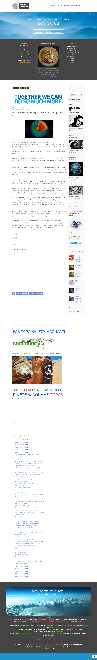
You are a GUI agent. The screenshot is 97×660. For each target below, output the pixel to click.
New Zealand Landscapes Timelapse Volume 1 (27, 523)
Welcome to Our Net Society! (78, 267)
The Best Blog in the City (62, 629)
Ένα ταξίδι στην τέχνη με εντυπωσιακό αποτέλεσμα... (29, 561)
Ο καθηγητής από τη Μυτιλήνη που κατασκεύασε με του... (29, 459)
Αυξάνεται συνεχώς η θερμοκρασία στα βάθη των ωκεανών (30, 512)
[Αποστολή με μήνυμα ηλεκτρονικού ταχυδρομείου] (13, 238)
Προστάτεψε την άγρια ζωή (22, 514)
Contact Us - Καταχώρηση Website (78, 274)
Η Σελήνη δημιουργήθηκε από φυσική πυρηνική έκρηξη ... (29, 501)
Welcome (58, 3)
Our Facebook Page (24, 53)
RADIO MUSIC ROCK (35, 629)
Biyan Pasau (53, 648)
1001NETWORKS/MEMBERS (22, 488)
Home (52, 3)
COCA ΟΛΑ (55, 631)
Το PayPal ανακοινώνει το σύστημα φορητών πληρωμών (29, 461)
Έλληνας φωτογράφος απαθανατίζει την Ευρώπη (79, 298)
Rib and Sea (44, 629)
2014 (15, 437)
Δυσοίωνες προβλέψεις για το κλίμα (24, 557)
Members (66, 5)
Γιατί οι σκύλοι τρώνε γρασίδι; (23, 537)
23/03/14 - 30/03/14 (20, 569)
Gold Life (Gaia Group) (15, 625)
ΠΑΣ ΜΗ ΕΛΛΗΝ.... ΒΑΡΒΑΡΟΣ (41, 641)
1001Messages (73, 619)
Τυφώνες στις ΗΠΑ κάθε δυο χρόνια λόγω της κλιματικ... (29, 472)
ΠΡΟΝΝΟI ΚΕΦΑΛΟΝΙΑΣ (62, 641)
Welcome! (24, 43)
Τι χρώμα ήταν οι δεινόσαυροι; (23, 481)
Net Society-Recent (78, 281)
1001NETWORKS (19, 485)
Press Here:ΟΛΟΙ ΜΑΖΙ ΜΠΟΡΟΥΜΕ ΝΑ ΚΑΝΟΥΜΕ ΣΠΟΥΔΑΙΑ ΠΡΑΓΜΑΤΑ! (48, 31)
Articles (53, 5)
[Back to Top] (94, 656)
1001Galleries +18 (64, 619)
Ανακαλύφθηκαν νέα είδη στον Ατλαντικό (26, 508)
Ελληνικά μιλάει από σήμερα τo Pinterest (78, 258)
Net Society (24, 57)
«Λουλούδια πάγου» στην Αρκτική (23, 519)
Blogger (69, 647)
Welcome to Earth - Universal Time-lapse (25, 525)
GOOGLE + (18, 490)
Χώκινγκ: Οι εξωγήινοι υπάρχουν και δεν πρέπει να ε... (29, 477)
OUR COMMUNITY (20, 492)
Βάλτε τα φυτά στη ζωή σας (22, 548)
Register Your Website (79, 3)
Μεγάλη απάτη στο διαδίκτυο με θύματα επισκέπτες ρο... (29, 470)
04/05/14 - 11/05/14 (20, 442)
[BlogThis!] (14, 238)
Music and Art (72, 50)
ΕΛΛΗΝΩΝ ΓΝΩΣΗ (48, 635)
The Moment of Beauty (21, 550)
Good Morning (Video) (21, 563)
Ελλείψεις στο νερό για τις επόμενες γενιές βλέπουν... (29, 541)
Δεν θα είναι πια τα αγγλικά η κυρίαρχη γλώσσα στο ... (29, 463)
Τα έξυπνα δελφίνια (20, 496)
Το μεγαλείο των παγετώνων (22, 516)
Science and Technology (72, 52)
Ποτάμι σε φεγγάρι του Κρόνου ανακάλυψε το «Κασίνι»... (30, 559)
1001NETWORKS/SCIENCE (22, 505)
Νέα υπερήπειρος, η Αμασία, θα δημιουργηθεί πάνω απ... (29, 532)
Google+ (24, 49)
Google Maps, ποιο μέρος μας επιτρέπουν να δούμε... (28, 454)
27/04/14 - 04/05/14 (20, 445)
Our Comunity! (24, 51)
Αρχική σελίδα (13, 293)
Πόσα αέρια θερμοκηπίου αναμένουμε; (25, 483)
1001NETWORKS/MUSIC (21, 503)
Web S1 (64, 3)
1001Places (80, 619)
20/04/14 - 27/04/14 (20, 447)
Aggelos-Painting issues (20, 621)
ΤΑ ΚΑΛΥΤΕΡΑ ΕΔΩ (48, 643)
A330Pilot (60, 647)
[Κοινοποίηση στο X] (15, 238)
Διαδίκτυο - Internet (78, 289)
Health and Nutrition (72, 48)
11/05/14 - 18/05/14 (20, 439)
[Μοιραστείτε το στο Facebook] (17, 238)
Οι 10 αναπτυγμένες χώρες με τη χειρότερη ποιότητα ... (29, 539)
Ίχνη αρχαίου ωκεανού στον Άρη (23, 479)
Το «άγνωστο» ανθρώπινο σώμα (23, 554)
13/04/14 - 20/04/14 (20, 449)
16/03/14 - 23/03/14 (20, 571)
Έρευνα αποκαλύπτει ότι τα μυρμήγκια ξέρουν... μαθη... (29, 499)
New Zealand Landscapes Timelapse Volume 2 (27, 521)
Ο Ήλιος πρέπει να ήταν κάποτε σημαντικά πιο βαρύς (28, 474)
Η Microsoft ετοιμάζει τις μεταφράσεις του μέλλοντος (29, 468)
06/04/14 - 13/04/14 (20, 452)
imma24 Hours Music (39, 625)
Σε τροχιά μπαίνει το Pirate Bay (23, 456)
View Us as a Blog (24, 45)
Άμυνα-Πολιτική (14, 633)
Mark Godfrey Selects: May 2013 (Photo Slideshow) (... (29, 528)
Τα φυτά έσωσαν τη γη (21, 534)
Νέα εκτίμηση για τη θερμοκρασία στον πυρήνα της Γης (29, 494)
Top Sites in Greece (74, 206)
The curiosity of (47, 627)
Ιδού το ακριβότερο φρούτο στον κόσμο (25, 545)
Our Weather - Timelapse (21, 530)
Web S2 (69, 3)
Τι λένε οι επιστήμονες (21, 552)
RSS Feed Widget (39, 326)
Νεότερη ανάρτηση (22, 293)
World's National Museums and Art (43, 631)
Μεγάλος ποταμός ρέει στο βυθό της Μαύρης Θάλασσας (29, 510)
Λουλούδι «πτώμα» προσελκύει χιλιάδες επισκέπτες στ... (29, 543)
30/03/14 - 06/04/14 (20, 566)
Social (72, 54)
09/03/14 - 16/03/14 (20, 573)
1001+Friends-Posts (34, 619)
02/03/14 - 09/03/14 (20, 576)
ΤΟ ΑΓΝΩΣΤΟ (18, 645)
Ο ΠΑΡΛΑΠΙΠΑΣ (20, 641)
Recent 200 (59, 5)
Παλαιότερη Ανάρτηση (36, 293)
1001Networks (24, 59)
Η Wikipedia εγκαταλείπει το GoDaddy (25, 465)
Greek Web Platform (76, 5)
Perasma (20, 629)
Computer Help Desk (72, 46)
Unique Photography (72, 56)
